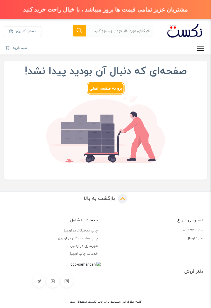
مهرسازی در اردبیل (84, 245)
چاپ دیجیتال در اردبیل (80, 230)
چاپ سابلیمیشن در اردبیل (78, 238)
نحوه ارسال (195, 238)
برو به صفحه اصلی (105, 88)
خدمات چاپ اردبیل (83, 253)
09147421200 (193, 230)
